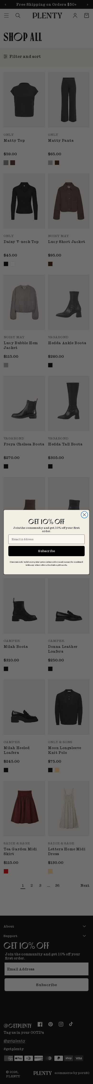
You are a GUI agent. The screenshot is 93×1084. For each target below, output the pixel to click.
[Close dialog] (84, 514)
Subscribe (46, 551)
